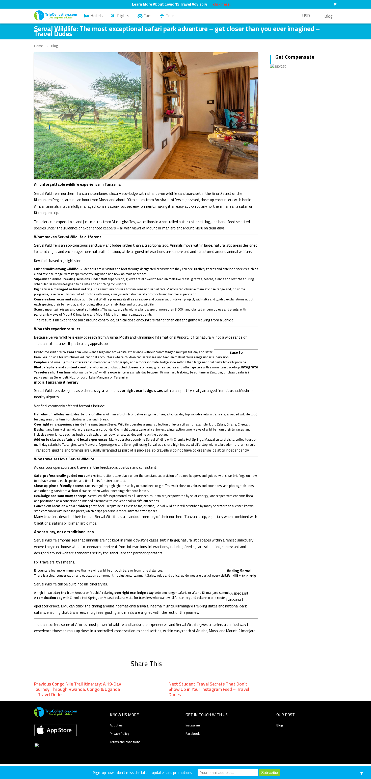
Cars (147, 16)
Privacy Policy (119, 733)
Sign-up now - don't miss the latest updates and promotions (142, 772)
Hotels (96, 16)
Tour (170, 16)
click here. (222, 4)
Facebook (193, 733)
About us (116, 725)
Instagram (193, 725)
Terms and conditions (125, 742)
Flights (123, 16)
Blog (328, 16)
